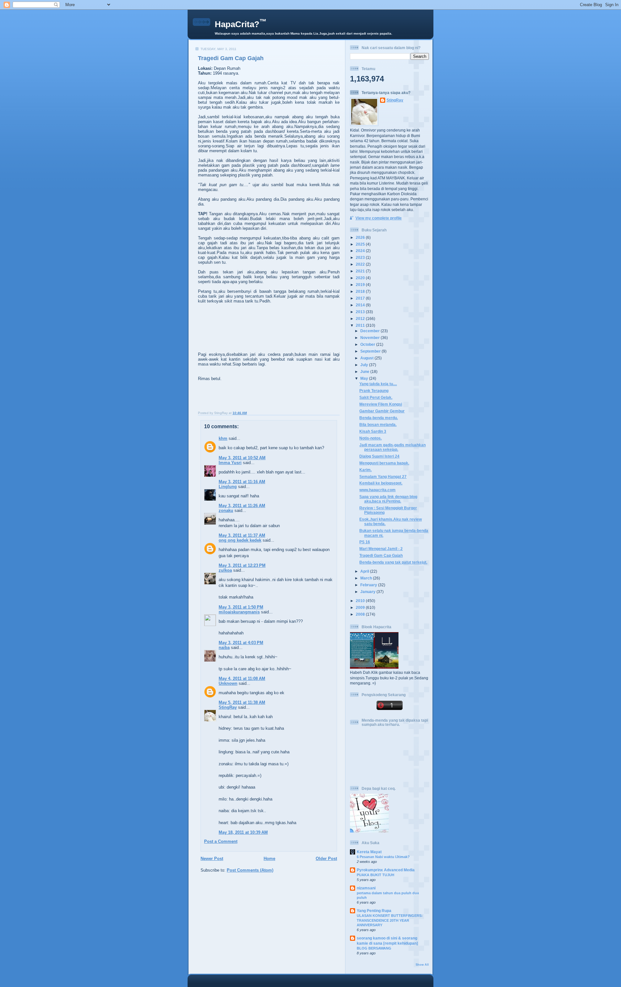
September (371, 351)
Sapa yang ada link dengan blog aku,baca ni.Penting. (388, 498)
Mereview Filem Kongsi (380, 404)
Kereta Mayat (369, 852)
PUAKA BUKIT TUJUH (375, 875)
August (367, 358)
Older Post (326, 858)
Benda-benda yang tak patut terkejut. (393, 562)
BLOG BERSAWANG (374, 948)
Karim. (365, 470)
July (364, 365)
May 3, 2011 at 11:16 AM (242, 481)
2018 (361, 291)
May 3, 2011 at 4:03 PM (241, 642)
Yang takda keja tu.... (378, 384)
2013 (361, 312)
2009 (361, 607)
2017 (361, 298)
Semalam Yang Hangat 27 (383, 476)
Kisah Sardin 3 (372, 431)
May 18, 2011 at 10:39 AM (243, 832)
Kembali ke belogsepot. (380, 483)
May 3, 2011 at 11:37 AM (242, 535)
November (370, 337)
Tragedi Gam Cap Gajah (231, 58)
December (370, 331)
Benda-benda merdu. (378, 418)
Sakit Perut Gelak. (375, 397)
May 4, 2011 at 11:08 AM (242, 678)
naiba (224, 647)
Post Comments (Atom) (250, 870)
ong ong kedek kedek (240, 540)
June (365, 371)
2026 (361, 237)
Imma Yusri (230, 462)
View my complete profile (378, 218)
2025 (361, 244)
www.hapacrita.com (377, 490)
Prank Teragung (373, 390)
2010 (361, 601)
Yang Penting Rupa (374, 910)
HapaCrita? (241, 24)
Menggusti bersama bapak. (384, 463)
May (364, 378)
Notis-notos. (370, 438)
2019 (361, 284)
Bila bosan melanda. (378, 424)
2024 (361, 251)
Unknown (228, 683)
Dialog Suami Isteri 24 (379, 456)
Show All (422, 964)
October (368, 344)
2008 (361, 614)
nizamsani (366, 888)
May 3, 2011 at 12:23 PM (242, 565)
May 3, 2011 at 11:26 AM (242, 505)
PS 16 (364, 542)
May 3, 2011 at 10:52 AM (242, 457)
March (366, 578)
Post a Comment (220, 841)
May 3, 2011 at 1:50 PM (241, 607)
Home (269, 858)
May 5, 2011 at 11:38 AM (242, 702)
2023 (361, 257)
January (368, 591)
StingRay (228, 707)
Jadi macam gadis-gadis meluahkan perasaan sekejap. (392, 447)
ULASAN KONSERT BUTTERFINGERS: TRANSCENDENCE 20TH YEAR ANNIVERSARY (390, 920)
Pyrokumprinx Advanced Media (386, 870)
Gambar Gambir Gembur (382, 411)
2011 (361, 325)
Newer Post (212, 858)
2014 (361, 305)
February (369, 585)
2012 (361, 318)
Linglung (228, 486)
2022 (361, 264)
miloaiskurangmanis (239, 612)
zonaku (226, 510)
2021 (361, 271)
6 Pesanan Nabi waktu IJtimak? (383, 857)
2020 (361, 278)
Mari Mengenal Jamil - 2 (381, 549)
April (365, 571)
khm (223, 438)
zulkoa (225, 570)
